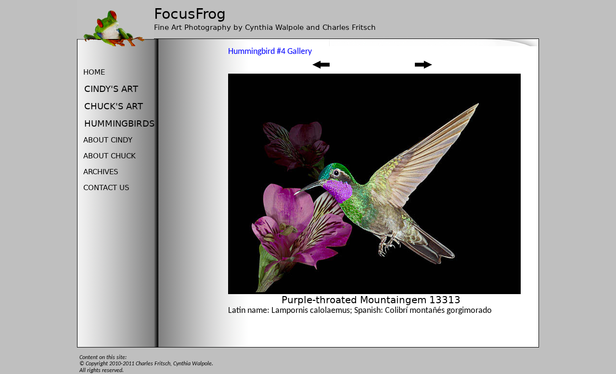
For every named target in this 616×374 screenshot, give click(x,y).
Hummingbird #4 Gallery (270, 51)
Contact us (106, 187)
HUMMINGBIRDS (119, 123)
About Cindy (107, 140)
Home (94, 72)
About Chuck (109, 156)
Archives (100, 172)
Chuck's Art (113, 106)
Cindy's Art (111, 89)
